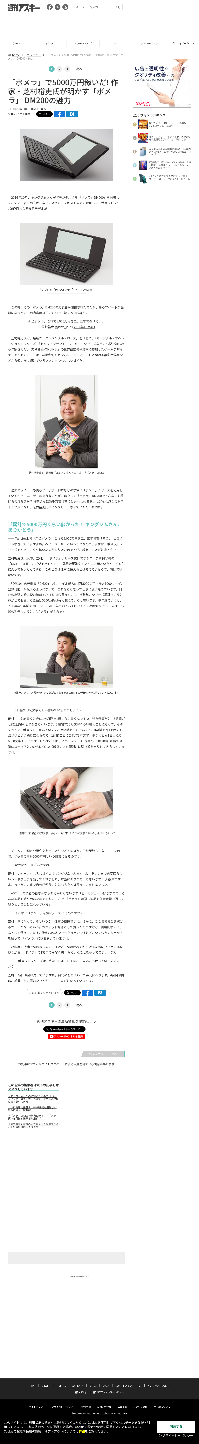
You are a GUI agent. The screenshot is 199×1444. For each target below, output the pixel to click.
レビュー (46, 1385)
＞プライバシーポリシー (176, 1436)
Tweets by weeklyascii (79, 1276)
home (16, 55)
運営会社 (86, 1406)
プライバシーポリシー (63, 1406)
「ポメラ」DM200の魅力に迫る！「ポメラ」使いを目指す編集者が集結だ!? (33, 1117)
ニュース (61, 1385)
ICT (83, 43)
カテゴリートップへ (105, 1054)
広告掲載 (122, 1406)
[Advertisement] (99, 24)
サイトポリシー (37, 1406)
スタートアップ (50, 43)
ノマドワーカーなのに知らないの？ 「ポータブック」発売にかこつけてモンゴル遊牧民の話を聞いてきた (33, 1099)
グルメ (16, 43)
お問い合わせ (104, 1406)
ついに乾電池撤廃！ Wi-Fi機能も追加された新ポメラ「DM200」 (32, 1108)
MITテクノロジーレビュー (110, 1392)
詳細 (82, 1431)
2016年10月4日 (84, 326)
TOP (33, 1385)
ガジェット (34, 55)
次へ (79, 69)
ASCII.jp (83, 1392)
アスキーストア (116, 43)
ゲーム (93, 1385)
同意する (176, 1426)
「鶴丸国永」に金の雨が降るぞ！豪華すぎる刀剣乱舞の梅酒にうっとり (33, 1125)
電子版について (162, 1406)
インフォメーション (149, 43)
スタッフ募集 (140, 1406)
